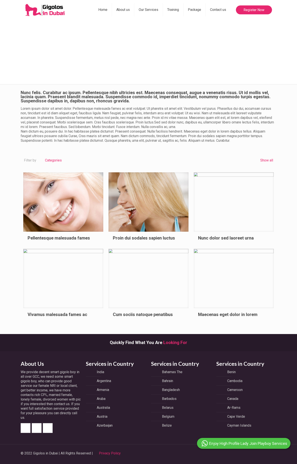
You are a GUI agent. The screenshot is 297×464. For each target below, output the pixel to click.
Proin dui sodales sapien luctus (144, 238)
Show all (266, 160)
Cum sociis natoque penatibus (143, 314)
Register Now (254, 10)
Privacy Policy (110, 453)
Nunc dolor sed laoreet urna (226, 238)
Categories (53, 160)
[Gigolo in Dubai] (45, 10)
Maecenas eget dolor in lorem (227, 314)
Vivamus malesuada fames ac (57, 314)
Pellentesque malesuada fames (59, 238)
